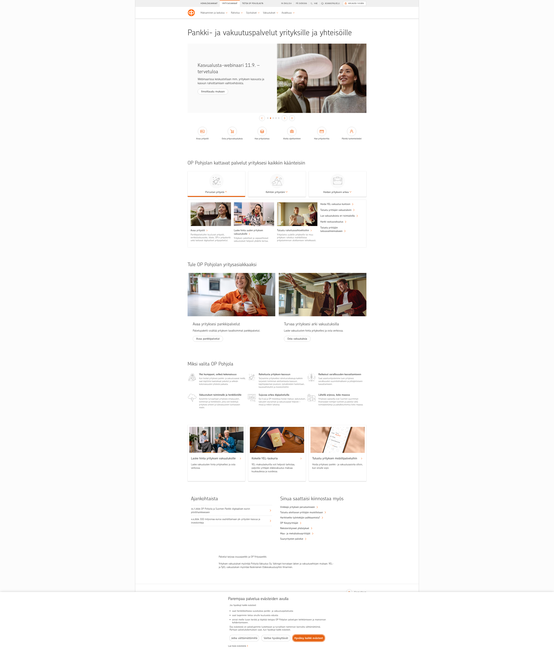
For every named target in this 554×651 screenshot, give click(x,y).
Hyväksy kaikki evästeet (308, 638)
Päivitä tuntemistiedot (352, 138)
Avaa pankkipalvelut (208, 338)
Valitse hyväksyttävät (276, 638)
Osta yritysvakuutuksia (232, 138)
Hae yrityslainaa (262, 138)
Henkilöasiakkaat (209, 3)
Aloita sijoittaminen (292, 138)
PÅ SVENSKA (301, 3)
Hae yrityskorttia (321, 138)
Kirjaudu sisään (356, 3)
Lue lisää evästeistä (237, 646)
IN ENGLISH (286, 3)
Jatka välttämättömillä (244, 638)
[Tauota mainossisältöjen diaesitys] (292, 118)
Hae (316, 3)
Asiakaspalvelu (332, 3)
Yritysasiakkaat (229, 3)
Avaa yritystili (202, 138)
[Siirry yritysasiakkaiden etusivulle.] (191, 12)
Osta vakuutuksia (297, 338)
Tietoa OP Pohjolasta (252, 3)
